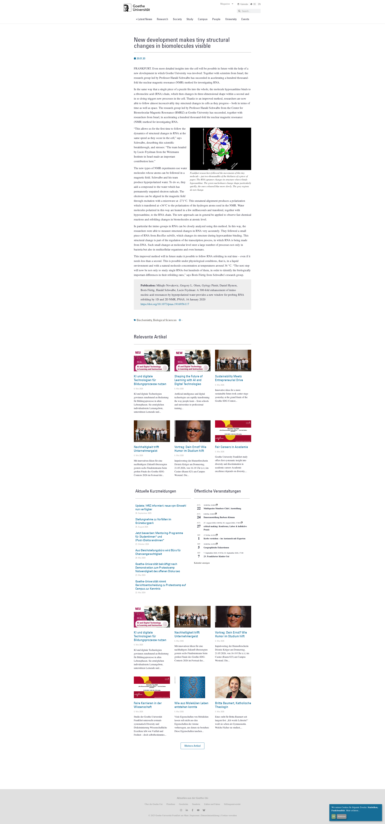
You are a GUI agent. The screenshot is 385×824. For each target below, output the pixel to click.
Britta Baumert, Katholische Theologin (233, 705)
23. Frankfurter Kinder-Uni (216, 556)
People (216, 19)
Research (162, 19)
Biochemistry (144, 320)
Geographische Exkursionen (216, 547)
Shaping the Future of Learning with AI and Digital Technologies (188, 380)
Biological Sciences (164, 320)
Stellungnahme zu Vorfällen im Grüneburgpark (153, 521)
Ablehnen (342, 816)
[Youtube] (198, 810)
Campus (202, 19)
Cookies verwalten (229, 815)
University (231, 19)
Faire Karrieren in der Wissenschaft (148, 705)
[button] (192, 746)
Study (189, 19)
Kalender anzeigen (202, 562)
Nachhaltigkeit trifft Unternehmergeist (146, 449)
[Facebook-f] (192, 810)
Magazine (225, 3)
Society (177, 19)
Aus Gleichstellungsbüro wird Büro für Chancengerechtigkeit (158, 552)
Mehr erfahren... (353, 810)
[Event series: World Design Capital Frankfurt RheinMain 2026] (241, 523)
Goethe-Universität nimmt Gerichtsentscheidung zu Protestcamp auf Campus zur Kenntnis (160, 585)
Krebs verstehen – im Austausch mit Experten (224, 538)
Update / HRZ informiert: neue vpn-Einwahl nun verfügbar (160, 507)
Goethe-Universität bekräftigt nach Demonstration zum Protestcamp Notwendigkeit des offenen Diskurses (157, 567)
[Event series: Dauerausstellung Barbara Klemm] (216, 514)
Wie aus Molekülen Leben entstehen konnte (191, 705)
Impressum (194, 815)
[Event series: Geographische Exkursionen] (217, 544)
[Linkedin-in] (187, 810)
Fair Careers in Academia (231, 447)
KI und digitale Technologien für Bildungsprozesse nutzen (150, 380)
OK (333, 816)
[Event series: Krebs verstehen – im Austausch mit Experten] (217, 535)
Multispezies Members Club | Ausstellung (222, 508)
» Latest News (144, 19)
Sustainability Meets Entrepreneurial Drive (229, 378)
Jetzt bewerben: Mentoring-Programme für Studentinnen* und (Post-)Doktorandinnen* (159, 536)
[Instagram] (181, 810)
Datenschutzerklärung (210, 815)
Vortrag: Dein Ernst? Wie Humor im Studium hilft (190, 449)
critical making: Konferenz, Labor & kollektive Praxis (225, 528)
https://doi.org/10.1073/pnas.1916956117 (165, 304)
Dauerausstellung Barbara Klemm (219, 517)
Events (245, 19)
